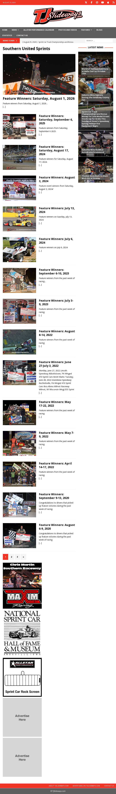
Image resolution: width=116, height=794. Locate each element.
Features (85, 30)
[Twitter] (85, 2)
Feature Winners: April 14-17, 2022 (55, 465)
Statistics (7, 35)
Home (4, 30)
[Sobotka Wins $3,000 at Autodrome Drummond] (95, 143)
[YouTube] (102, 2)
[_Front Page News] (19, 157)
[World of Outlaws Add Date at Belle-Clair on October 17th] (95, 65)
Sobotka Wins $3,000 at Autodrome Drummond (93, 150)
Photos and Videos (67, 30)
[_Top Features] (19, 126)
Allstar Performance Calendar (38, 30)
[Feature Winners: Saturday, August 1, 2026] (39, 74)
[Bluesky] (113, 2)
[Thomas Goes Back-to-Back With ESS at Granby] (95, 170)
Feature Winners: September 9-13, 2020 (54, 496)
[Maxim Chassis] (22, 607)
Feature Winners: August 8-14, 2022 (57, 333)
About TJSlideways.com (58, 786)
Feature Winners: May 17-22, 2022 (55, 403)
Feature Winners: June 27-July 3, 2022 (55, 364)
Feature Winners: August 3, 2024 (57, 179)
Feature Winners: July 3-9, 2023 (56, 302)
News (14, 30)
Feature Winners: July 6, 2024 (56, 240)
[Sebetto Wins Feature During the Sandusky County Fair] (95, 91)
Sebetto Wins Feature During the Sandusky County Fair (95, 97)
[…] (4, 106)
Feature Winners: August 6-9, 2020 (57, 526)
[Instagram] (96, 2)
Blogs (99, 30)
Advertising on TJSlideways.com (86, 786)
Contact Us (22, 35)
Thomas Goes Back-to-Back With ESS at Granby (95, 177)
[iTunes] (108, 2)
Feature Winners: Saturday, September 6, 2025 (56, 119)
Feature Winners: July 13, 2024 (57, 210)
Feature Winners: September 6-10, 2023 (54, 271)
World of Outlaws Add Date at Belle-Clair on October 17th (95, 71)
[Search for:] (99, 40)
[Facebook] (91, 2)
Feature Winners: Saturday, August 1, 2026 (39, 98)
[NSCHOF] (22, 655)
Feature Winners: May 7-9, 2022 (56, 434)
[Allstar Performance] (22, 695)
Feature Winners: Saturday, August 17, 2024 (54, 150)
